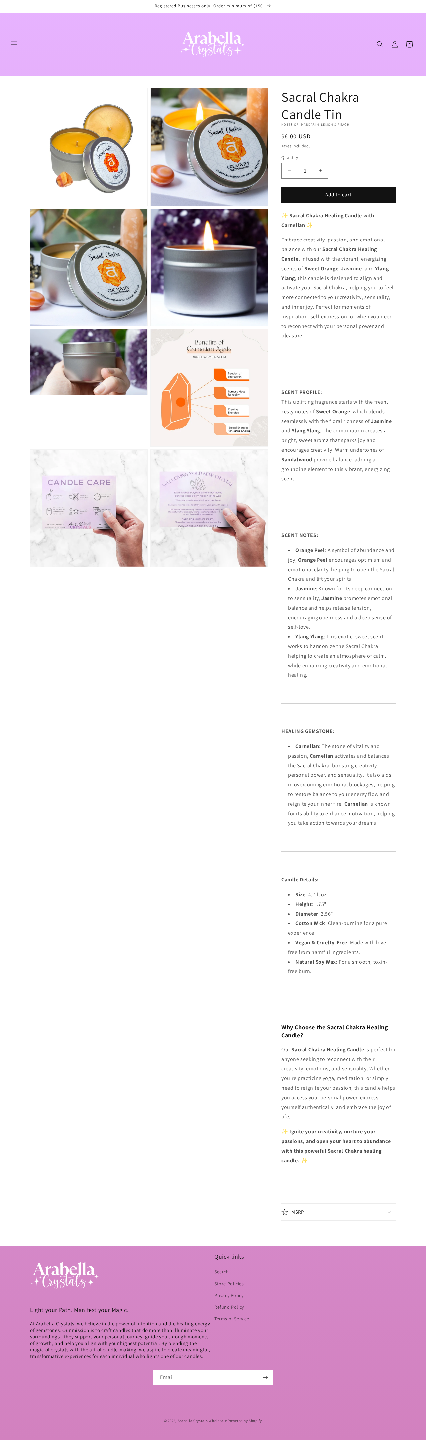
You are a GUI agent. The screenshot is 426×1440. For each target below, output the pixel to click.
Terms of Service (231, 1319)
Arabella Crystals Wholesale (202, 1420)
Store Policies (229, 1284)
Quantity (289, 157)
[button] (14, 44)
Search (221, 1272)
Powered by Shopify (245, 1420)
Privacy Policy (228, 1295)
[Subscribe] (265, 1377)
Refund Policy (229, 1307)
